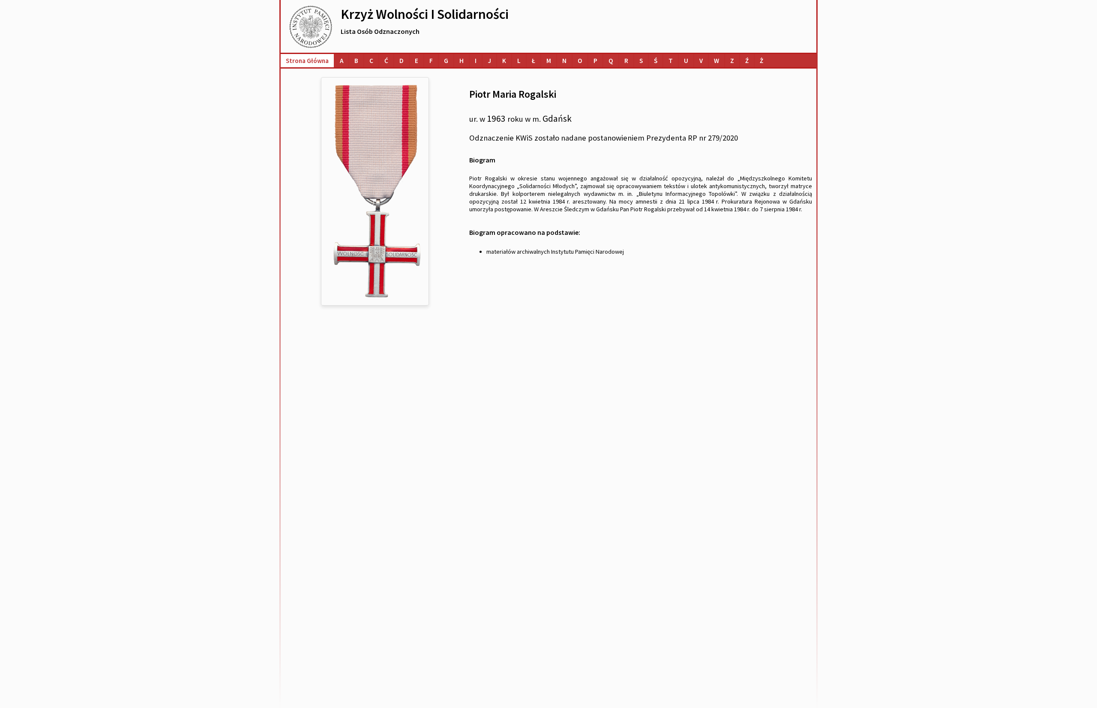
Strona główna (307, 61)
